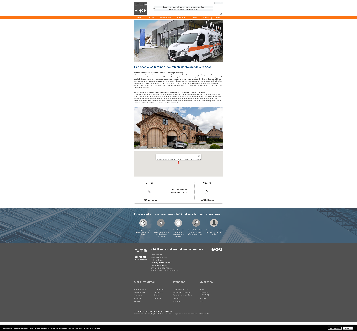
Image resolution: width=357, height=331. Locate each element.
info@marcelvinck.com (162, 263)
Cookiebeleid (138, 314)
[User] (154, 8)
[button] (221, 13)
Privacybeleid (96, 328)
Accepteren (347, 328)
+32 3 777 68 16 (162, 265)
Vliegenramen (158, 292)
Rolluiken (157, 295)
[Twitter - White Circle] (217, 249)
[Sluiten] (355, 328)
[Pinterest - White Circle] (220, 249)
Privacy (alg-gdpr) (150, 314)
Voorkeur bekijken (334, 328)
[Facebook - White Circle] (213, 249)
